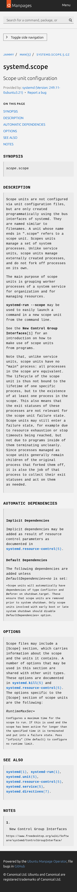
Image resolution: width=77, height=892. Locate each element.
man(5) (25, 54)
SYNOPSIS (10, 111)
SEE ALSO (10, 137)
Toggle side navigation (27, 37)
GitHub (20, 866)
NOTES (8, 144)
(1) (16, 772)
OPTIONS (10, 131)
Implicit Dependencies (27, 521)
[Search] (70, 20)
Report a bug (37, 92)
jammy (8, 54)
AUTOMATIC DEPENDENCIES (24, 124)
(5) (34, 549)
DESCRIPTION (13, 118)
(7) (27, 792)
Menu (66, 5)
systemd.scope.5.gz (53, 54)
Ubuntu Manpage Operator (47, 861)
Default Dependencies (26, 560)
